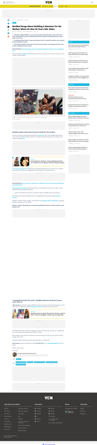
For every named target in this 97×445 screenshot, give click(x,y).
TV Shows (61, 6)
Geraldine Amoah (28, 31)
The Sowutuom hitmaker (19, 188)
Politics (70, 80)
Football (70, 56)
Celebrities (45, 6)
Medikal (24, 54)
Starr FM (41, 135)
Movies (51, 6)
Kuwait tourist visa (39, 362)
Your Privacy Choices (50, 444)
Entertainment (35, 6)
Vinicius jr (30, 362)
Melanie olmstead (20, 364)
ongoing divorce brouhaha (50, 200)
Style (66, 6)
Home (13, 20)
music (23, 138)
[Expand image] (63, 88)
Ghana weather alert (51, 362)
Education (71, 49)
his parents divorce (36, 306)
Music (55, 6)
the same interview (19, 168)
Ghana (70, 108)
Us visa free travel (21, 362)
